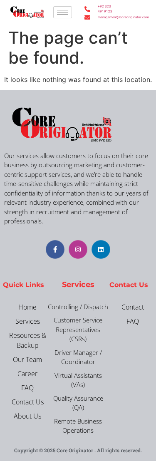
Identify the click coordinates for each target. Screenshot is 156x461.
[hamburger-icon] (62, 12)
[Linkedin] (101, 249)
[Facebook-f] (55, 249)
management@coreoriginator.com (106, 17)
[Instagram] (78, 249)
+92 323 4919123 (105, 9)
